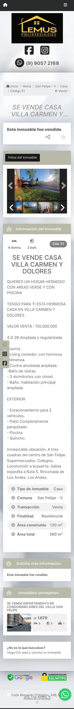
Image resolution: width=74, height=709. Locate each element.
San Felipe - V (45, 86)
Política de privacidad (37, 698)
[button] (11, 185)
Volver (63, 91)
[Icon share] (29, 50)
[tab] (22, 158)
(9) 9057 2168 (42, 63)
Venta (26, 86)
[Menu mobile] (5, 5)
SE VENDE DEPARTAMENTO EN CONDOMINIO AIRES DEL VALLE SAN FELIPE (35, 606)
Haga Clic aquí (17, 652)
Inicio (14, 86)
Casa (64, 86)
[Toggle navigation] (65, 5)
